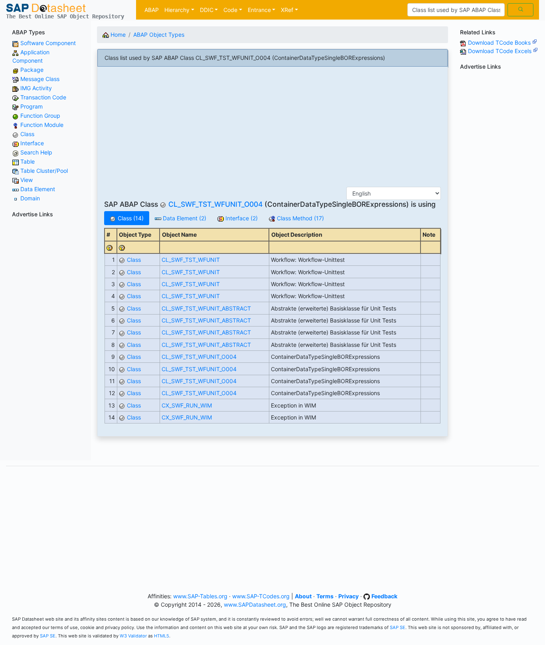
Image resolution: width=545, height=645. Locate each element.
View (26, 179)
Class (27, 134)
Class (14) (130, 218)
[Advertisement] (45, 340)
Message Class (39, 78)
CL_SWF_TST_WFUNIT (191, 259)
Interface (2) (241, 218)
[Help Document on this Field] (110, 247)
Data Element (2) (183, 218)
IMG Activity (36, 88)
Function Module (41, 124)
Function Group (40, 115)
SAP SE (397, 627)
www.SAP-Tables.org (200, 596)
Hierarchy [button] (177, 9)
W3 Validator (133, 636)
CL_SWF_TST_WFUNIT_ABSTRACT (206, 308)
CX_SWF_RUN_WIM (187, 405)
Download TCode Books (500, 42)
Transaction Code (43, 97)
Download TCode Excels (500, 50)
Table (27, 161)
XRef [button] (287, 9)
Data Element (37, 189)
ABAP (151, 9)
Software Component (48, 43)
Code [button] (230, 9)
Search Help (36, 152)
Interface (32, 143)
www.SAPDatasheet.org (255, 604)
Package (31, 69)
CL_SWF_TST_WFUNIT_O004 (215, 204)
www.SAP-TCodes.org (261, 596)
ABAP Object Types (158, 34)
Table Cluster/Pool (44, 170)
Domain (30, 198)
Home (117, 34)
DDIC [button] (206, 9)
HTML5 (161, 636)
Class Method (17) (299, 218)
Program (31, 106)
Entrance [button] (259, 9)
